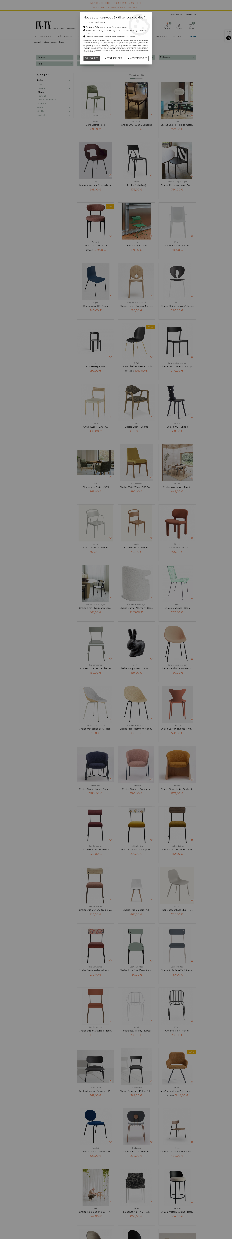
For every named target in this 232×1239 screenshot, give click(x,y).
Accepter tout (138, 58)
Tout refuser (114, 58)
